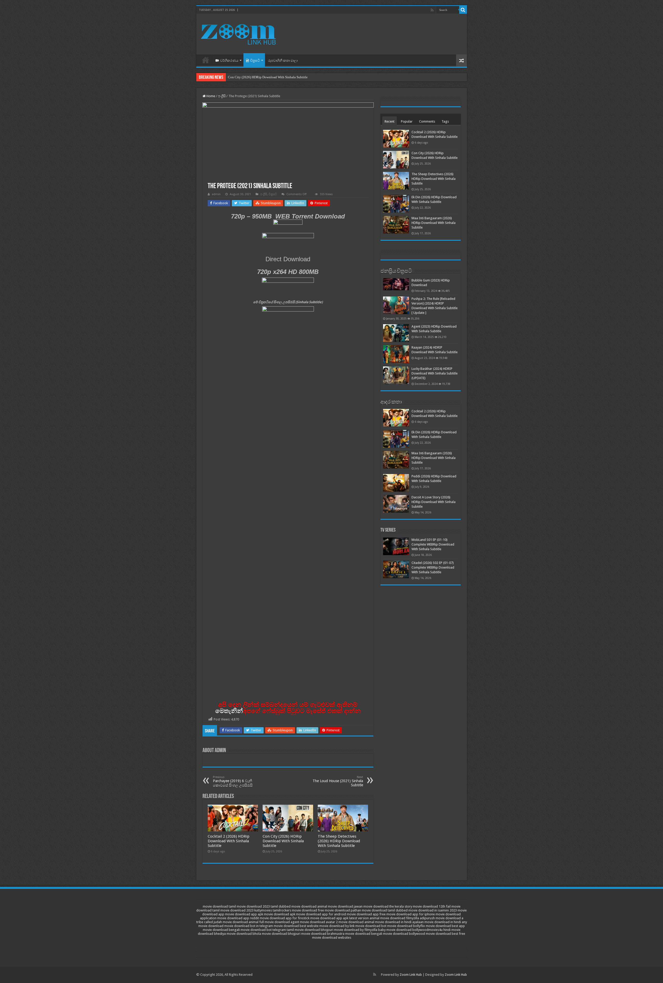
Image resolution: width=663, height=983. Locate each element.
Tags (445, 121)
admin (216, 194)
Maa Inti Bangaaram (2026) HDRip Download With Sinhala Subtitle (434, 222)
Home (205, 59)
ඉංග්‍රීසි (222, 96)
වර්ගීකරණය (229, 60)
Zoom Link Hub (411, 975)
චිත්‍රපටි (255, 60)
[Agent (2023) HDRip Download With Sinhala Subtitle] (396, 333)
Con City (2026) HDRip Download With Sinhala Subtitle (268, 77)
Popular (407, 121)
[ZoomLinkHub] (239, 33)
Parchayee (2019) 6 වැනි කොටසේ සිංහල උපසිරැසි (233, 781)
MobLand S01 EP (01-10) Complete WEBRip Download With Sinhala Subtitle (433, 544)
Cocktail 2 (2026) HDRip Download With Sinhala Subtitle (228, 841)
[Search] (463, 10)
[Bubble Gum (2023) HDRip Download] (396, 284)
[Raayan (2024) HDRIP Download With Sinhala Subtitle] (396, 354)
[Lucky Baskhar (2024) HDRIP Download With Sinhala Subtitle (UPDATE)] (396, 375)
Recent (389, 121)
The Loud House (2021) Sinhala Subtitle (338, 781)
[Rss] (432, 10)
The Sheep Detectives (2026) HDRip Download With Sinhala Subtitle (339, 841)
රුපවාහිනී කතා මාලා (283, 60)
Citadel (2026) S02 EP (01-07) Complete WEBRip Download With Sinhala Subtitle (433, 567)
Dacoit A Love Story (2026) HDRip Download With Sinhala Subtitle (434, 501)
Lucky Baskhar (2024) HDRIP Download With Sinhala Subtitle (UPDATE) (435, 373)
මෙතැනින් (229, 710)
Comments (427, 121)
